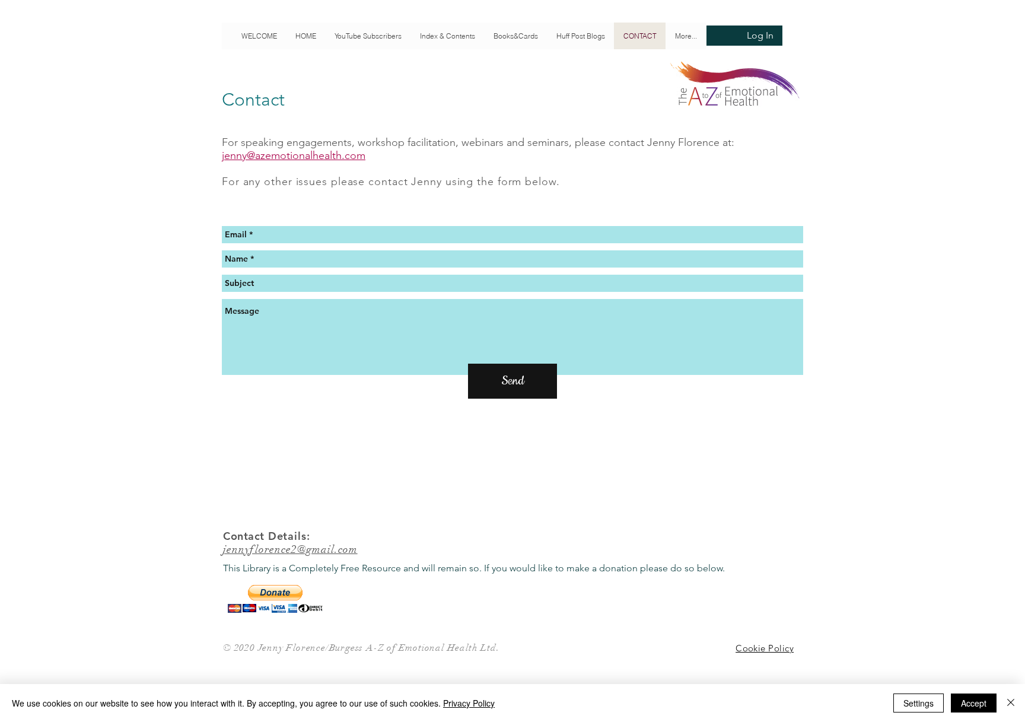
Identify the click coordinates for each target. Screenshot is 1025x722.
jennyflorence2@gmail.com (290, 549)
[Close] (1011, 703)
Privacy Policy (469, 703)
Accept (973, 703)
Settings (918, 703)
